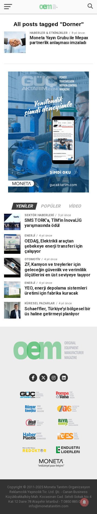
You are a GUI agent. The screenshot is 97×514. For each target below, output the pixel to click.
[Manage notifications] (84, 502)
